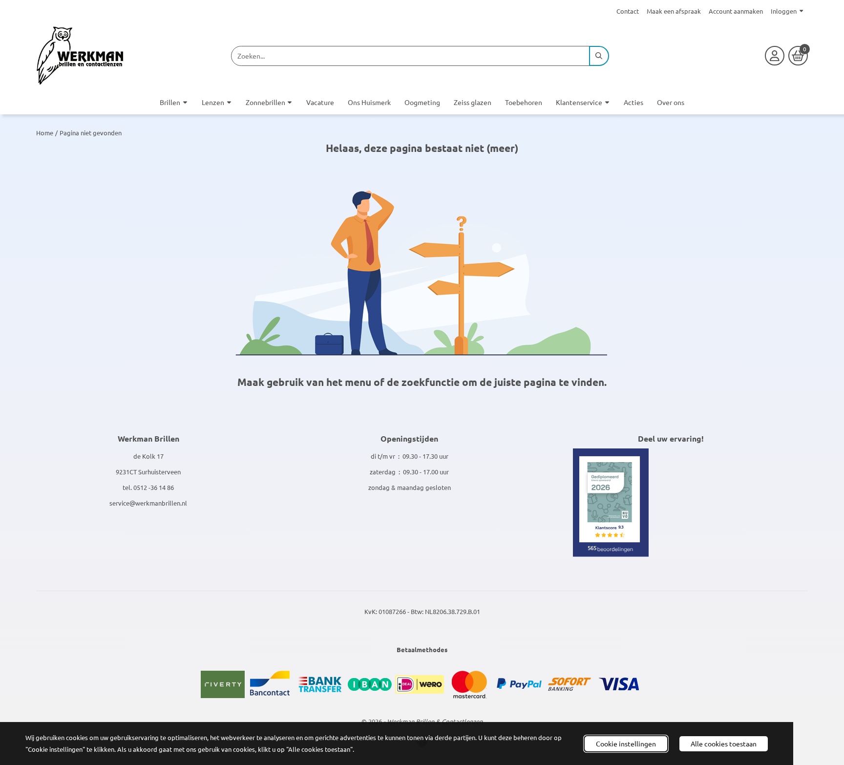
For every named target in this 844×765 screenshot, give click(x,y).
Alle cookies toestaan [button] (724, 743)
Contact (627, 11)
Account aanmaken (736, 11)
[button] (774, 55)
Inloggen (784, 11)
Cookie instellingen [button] (626, 743)
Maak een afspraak (674, 11)
